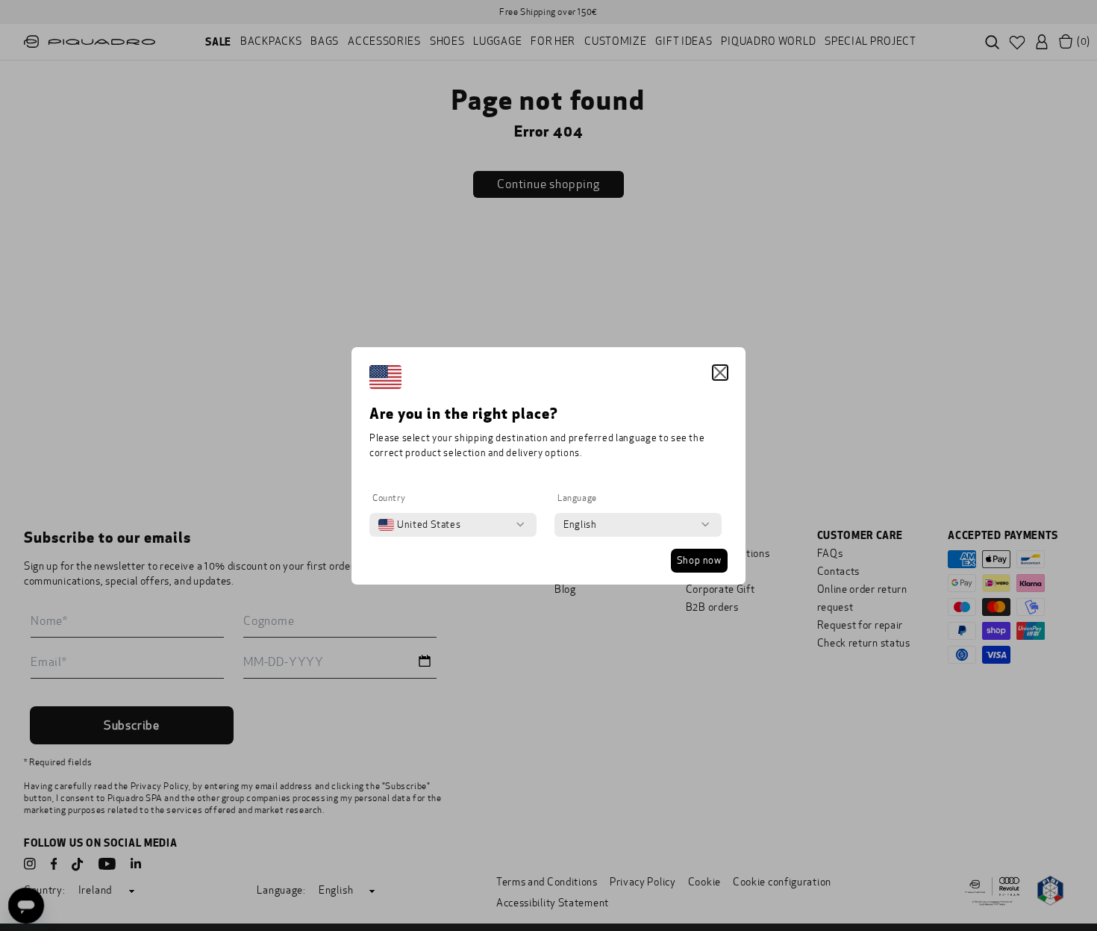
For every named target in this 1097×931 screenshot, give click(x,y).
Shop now (699, 561)
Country (388, 498)
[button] (720, 372)
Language (577, 498)
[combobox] (419, 524)
